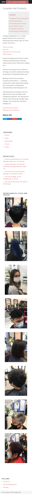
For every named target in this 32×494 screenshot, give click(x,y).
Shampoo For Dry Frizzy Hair (11, 52)
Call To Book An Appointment (17, 2)
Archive (7, 135)
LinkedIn (19, 118)
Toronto (7, 144)
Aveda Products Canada (10, 108)
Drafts (6, 138)
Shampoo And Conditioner (11, 110)
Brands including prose (16, 21)
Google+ (14, 118)
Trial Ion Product (8, 47)
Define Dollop (7, 54)
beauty (19, 36)
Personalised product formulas (18, 23)
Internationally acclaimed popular (19, 31)
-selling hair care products (17, 28)
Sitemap (5, 487)
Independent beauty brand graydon (19, 18)
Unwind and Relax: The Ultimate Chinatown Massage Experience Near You (14, 166)
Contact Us (6, 481)
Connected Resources (10, 484)
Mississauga (8, 141)
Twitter (4, 118)
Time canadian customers (16, 26)
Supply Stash (17, 492)
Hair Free (5, 49)
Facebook (10, 118)
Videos (7, 147)
